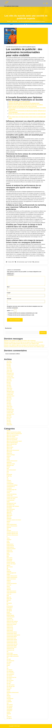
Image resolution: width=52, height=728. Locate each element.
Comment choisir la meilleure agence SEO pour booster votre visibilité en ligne (21, 343)
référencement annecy (12, 632)
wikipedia (9, 713)
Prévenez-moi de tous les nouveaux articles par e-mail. (21, 315)
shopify (8, 665)
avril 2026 (9, 367)
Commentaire (10, 275)
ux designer (9, 701)
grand (8, 553)
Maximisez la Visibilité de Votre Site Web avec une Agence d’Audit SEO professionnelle (23, 342)
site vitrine (9, 682)
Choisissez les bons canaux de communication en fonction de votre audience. (26, 104)
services (8, 663)
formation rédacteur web (12, 532)
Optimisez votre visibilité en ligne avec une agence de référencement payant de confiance (24, 345)
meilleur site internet (11, 579)
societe (8, 691)
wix (7, 715)
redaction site (10, 627)
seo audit (9, 659)
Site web (9, 298)
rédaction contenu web (12, 622)
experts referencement (12, 526)
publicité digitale (10, 615)
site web (9, 683)
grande (8, 554)
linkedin (8, 569)
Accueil (9, 21)
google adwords (10, 545)
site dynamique (10, 671)
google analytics (10, 547)
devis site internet (11, 509)
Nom (8, 286)
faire (8, 529)
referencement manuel (12, 641)
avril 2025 (9, 385)
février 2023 (9, 424)
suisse (8, 694)
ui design (9, 697)
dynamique (9, 518)
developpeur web (10, 504)
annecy (8, 459)
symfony (9, 695)
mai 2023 (9, 420)
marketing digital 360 (11, 572)
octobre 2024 (10, 394)
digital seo (9, 516)
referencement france (12, 633)
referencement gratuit (12, 636)
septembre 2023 (10, 414)
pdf (7, 601)
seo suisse (9, 662)
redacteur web (10, 619)
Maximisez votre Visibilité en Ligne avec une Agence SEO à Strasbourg (20, 340)
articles (8, 466)
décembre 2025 (10, 373)
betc (8, 473)
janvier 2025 (9, 390)
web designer (10, 706)
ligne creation (10, 566)
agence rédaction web (12, 444)
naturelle (9, 588)
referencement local (11, 638)
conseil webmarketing (11, 494)
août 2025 (9, 379)
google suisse (10, 551)
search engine (10, 653)
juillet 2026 (9, 362)
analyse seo (9, 453)
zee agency (9, 718)
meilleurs (9, 582)
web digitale (9, 707)
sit (7, 666)
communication (10, 483)
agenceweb (9, 451)
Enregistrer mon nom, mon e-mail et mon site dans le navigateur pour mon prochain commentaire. (24, 307)
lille (7, 568)
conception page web (11, 489)
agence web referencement (13, 450)
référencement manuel (12, 639)
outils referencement (11, 591)
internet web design (11, 563)
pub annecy (9, 609)
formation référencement (12, 535)
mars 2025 (9, 387)
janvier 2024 (9, 408)
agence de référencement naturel (14, 441)
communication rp (11, 486)
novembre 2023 (10, 411)
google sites (9, 550)
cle (7, 477)
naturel (8, 586)
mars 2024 (9, 405)
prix (7, 604)
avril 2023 (9, 421)
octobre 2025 (10, 376)
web (8, 703)
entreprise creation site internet (14, 519)
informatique (9, 559)
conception (9, 488)
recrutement (9, 618)
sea (7, 651)
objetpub (9, 589)
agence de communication (12, 435)
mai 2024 (9, 402)
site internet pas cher (11, 677)
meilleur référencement (12, 576)
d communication (10, 500)
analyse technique (11, 454)
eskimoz (8, 521)
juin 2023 (9, 418)
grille (8, 556)
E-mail (9, 292)
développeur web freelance (13, 506)
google (8, 542)
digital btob (9, 513)
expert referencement (12, 524)
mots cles (9, 585)
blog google (9, 474)
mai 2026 (9, 365)
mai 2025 (9, 383)
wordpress (9, 716)
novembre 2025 (10, 374)
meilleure (9, 580)
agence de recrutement (12, 439)
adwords (8, 430)
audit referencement (11, 470)
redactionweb (10, 630)
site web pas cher (11, 686)
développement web (11, 503)
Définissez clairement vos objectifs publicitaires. (19, 101)
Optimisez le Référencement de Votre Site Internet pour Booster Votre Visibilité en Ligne (24, 346)
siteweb (8, 689)
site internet (9, 675)
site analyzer (9, 669)
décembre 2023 (10, 409)
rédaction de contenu (11, 624)
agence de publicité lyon (12, 438)
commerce (9, 482)
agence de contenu (11, 436)
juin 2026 (9, 364)
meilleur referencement (12, 577)
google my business (11, 548)
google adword (10, 544)
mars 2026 (9, 368)
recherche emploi (10, 616)
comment (9, 480)
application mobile (11, 463)
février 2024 (9, 406)
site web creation (10, 685)
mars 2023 (9, 423)
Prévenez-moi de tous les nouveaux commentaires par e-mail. (22, 313)
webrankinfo (9, 710)
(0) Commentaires (21, 262)
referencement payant (12, 645)
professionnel (10, 606)
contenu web (9, 495)
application (9, 462)
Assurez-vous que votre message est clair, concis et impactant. (23, 106)
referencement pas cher (12, 644)
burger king (9, 476)
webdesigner (9, 709)
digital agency (10, 510)
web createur (10, 704)
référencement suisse (11, 647)
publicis (8, 612)
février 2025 (9, 388)
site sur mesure (10, 680)
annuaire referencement (12, 460)
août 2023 (9, 415)
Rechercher (8, 328)
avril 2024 (9, 403)
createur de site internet (12, 497)
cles (8, 479)
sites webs (9, 688)
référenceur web (10, 648)
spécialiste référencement (13, 692)
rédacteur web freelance (12, 621)
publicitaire (14, 21)
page (8, 595)
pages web (9, 598)
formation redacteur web (12, 533)
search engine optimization (13, 656)
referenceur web (10, 650)
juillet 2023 (9, 417)
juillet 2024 (9, 399)
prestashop (9, 603)
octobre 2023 (10, 412)
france (8, 538)
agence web (9, 448)
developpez (9, 507)
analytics (9, 456)
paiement (9, 600)
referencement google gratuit (13, 635)
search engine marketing (12, 654)
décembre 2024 (10, 391)
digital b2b (9, 512)
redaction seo (10, 625)
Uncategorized (10, 698)
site (7, 668)
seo (7, 657)
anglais (8, 457)
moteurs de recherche (12, 583)
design (8, 501)
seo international (10, 660)
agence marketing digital (12, 442)
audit (8, 468)
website (8, 712)
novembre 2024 (10, 393)
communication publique (12, 485)
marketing (9, 571)
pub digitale (9, 610)
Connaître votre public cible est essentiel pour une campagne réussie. (24, 103)
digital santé (9, 515)
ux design (9, 700)
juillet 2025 (9, 380)
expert (8, 523)
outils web (9, 594)
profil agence (9, 607)
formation (9, 530)
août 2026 (9, 361)
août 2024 (9, 397)
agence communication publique (14, 432)
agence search (10, 447)
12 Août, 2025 (11, 262)
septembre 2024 (10, 396)
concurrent (9, 491)
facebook (9, 527)
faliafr (30, 262)
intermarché (9, 560)
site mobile (9, 678)
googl (8, 541)
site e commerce (10, 672)
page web (9, 597)
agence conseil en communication (14, 433)
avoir (8, 471)
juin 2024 (9, 400)
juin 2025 (9, 382)
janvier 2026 (9, 371)
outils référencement (11, 592)
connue (8, 492)
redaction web (10, 629)
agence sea (9, 445)
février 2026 (9, 370)
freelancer (9, 539)
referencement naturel (12, 642)
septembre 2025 (10, 377)
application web (10, 465)
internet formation (11, 562)
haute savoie (9, 557)
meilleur (8, 574)
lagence (8, 565)
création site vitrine (11, 498)
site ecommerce (10, 674)
